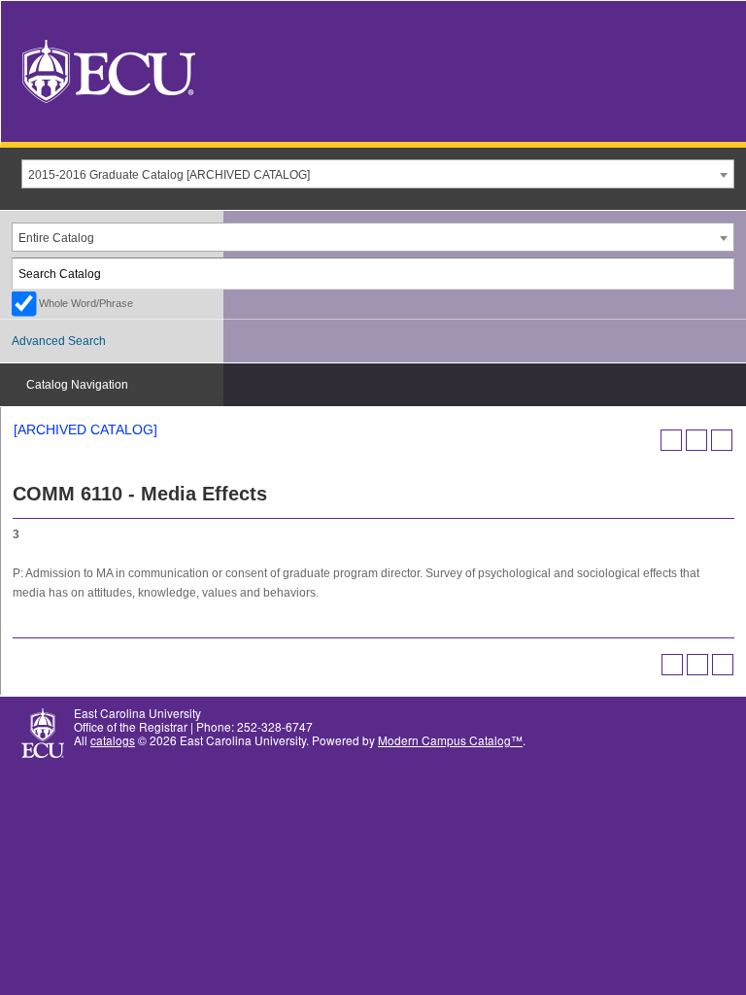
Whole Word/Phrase (86, 303)
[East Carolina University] (108, 69)
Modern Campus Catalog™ (450, 740)
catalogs (112, 740)
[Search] (719, 273)
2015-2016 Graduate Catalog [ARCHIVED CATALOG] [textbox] (169, 175)
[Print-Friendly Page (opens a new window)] (696, 440)
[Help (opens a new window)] (721, 440)
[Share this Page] (671, 440)
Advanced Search (59, 341)
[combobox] (377, 174)
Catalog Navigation (77, 385)
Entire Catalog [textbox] (56, 238)
